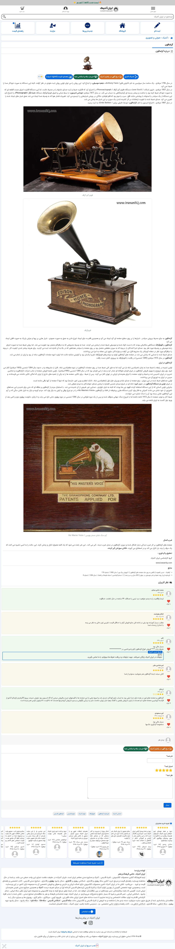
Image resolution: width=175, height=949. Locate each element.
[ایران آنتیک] (172, 38)
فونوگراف (92, 814)
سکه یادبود (24, 900)
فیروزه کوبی (56, 897)
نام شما (170, 756)
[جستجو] (4, 17)
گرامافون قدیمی (59, 814)
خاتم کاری (38, 897)
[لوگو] (109, 9)
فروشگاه (122, 31)
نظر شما (170, 775)
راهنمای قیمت (17, 31)
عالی (156, 770)
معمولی (167, 770)
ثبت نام (157, 31)
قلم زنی (66, 897)
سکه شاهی (162, 904)
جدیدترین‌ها (88, 31)
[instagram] (90, 923)
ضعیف (170, 770)
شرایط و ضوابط (66, 932)
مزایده (52, 31)
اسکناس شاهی (139, 904)
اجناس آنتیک (117, 814)
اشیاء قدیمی (90, 887)
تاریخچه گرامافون (104, 814)
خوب (160, 770)
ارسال (167, 805)
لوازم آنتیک (82, 814)
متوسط (163, 770)
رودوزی (29, 897)
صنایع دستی (24, 887)
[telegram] (84, 923)
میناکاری (46, 897)
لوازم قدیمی (71, 814)
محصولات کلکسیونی (92, 884)
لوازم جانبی (113, 904)
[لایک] (168, 601)
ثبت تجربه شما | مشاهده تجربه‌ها (87, 863)
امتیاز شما (169, 766)
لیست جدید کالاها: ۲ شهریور (87, 2)
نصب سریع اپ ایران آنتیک (85, 945)
